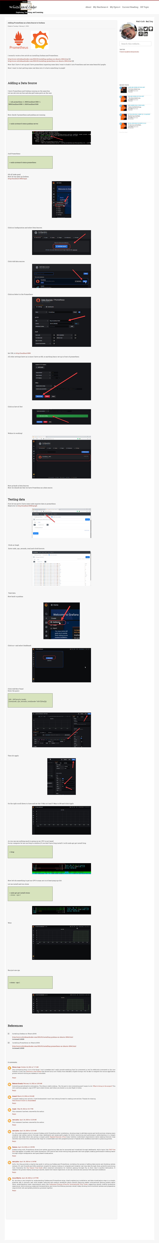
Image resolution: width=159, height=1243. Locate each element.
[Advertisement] (61, 1226)
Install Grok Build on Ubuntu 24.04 (137, 123)
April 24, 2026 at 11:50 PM (26, 1147)
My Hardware (100, 7)
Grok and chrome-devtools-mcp (136, 96)
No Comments (131, 119)
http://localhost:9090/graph (27, 506)
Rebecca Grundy (17, 1083)
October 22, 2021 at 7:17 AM (30, 1067)
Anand (14, 1096)
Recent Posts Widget (124, 132)
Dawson (14, 1147)
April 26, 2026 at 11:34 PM (28, 1161)
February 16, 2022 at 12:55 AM (32, 1083)
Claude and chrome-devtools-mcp (136, 87)
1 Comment (130, 92)
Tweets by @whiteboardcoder (129, 52)
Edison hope (16, 1067)
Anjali (14, 1109)
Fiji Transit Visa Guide (35, 1168)
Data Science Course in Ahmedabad (24, 1100)
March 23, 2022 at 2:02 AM (25, 1096)
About (88, 7)
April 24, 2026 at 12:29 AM (28, 1120)
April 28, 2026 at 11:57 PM (30, 1178)
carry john (15, 1120)
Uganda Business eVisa (58, 1137)
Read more (136, 90)
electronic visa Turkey (33, 1071)
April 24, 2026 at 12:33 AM (28, 1130)
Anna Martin (16, 1178)
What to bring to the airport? (103, 1086)
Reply (14, 1078)
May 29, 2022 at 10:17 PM (25, 1109)
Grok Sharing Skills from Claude (136, 105)
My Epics (114, 7)
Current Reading (130, 7)
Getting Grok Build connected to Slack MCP (139, 114)
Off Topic (144, 7)
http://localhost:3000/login (17, 179)
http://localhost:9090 (23, 353)
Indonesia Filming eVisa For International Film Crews (68, 1184)
